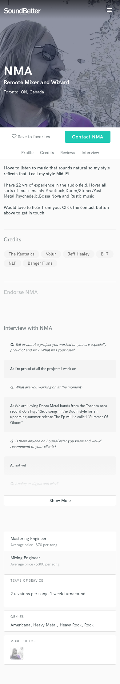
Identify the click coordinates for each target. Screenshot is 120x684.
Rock (89, 625)
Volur (51, 254)
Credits (47, 152)
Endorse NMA (21, 292)
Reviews (67, 152)
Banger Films (40, 263)
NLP (12, 263)
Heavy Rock (71, 625)
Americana (20, 625)
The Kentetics (21, 254)
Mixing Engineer (25, 558)
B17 (105, 254)
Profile (27, 152)
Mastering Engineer (28, 538)
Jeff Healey (79, 254)
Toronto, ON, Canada (24, 92)
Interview (90, 152)
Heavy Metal (45, 625)
